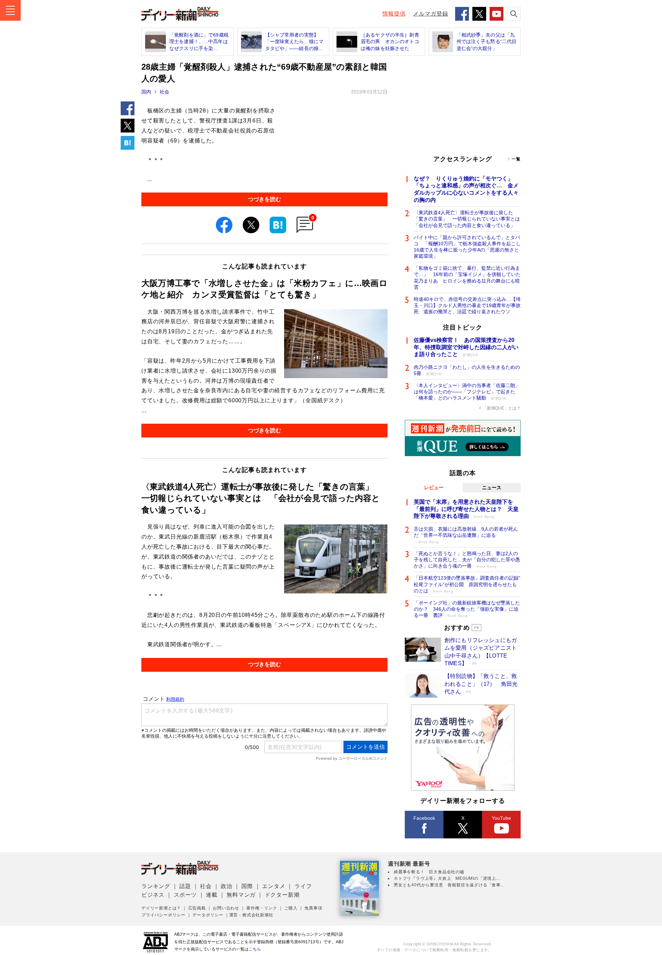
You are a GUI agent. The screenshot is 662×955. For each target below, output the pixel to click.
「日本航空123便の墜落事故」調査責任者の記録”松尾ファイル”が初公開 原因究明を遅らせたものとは (467, 584)
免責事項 (313, 908)
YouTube (501, 818)
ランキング (155, 886)
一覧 (516, 159)
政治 (226, 886)
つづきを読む (264, 199)
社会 (164, 92)
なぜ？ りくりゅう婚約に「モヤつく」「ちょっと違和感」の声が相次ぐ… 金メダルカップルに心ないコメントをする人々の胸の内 (466, 189)
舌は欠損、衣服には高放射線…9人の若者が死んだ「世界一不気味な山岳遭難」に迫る (466, 535)
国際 (247, 886)
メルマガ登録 (430, 14)
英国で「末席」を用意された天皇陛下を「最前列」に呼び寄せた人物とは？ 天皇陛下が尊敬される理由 (466, 509)
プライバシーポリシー (163, 915)
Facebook (424, 818)
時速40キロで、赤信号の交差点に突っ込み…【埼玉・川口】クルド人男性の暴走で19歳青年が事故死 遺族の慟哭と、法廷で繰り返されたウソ (467, 305)
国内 (146, 92)
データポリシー (207, 915)
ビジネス (152, 895)
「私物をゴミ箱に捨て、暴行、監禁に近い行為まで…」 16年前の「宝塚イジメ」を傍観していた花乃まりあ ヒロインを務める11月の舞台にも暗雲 (467, 277)
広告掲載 (197, 908)
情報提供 (394, 14)
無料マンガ (241, 895)
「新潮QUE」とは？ (502, 408)
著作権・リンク (261, 908)
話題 (185, 886)
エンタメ (273, 886)
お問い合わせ (226, 908)
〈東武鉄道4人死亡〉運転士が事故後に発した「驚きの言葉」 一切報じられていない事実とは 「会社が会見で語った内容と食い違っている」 (467, 219)
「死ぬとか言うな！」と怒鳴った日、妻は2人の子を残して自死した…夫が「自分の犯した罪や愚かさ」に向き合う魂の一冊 (467, 560)
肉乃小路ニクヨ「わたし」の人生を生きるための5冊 (467, 370)
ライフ (303, 886)
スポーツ (185, 895)
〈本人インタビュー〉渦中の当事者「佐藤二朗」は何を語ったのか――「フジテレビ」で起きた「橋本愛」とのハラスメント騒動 (467, 392)
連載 (212, 895)
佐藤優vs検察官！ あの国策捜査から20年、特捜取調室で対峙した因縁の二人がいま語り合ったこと (466, 347)
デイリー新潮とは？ (161, 908)
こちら (255, 949)
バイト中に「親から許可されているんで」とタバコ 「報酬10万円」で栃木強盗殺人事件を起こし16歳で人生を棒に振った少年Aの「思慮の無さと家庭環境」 (467, 247)
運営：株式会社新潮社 (251, 915)
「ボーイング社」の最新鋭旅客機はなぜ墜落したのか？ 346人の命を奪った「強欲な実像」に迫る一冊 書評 (467, 609)
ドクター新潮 (282, 895)
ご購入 (290, 908)
